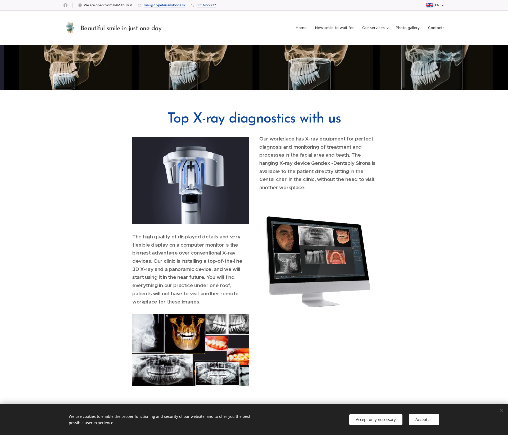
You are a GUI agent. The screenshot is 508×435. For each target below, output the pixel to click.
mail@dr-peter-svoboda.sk (164, 5)
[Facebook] (65, 5)
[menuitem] (302, 27)
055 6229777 (206, 5)
